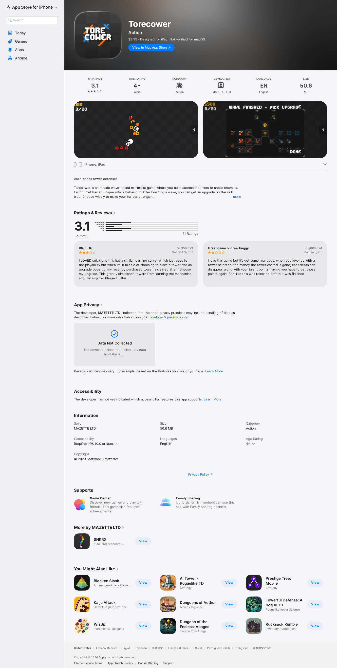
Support (168, 663)
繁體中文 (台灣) (262, 648)
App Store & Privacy (120, 663)
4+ (248, 444)
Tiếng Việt (241, 648)
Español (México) (107, 648)
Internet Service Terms (88, 663)
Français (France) (178, 648)
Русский (141, 648)
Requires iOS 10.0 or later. (94, 444)
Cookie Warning (148, 663)
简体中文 (157, 648)
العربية (127, 648)
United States (82, 648)
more (237, 197)
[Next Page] (332, 130)
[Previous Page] (69, 130)
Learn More (214, 371)
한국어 (198, 648)
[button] (31, 33)
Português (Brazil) (218, 648)
